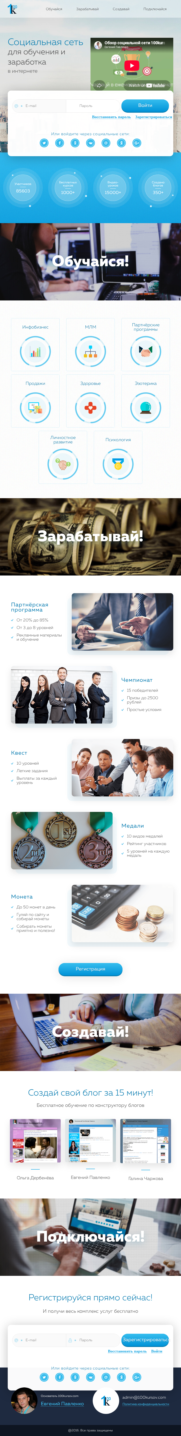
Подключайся (155, 9)
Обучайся (54, 9)
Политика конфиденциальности (146, 1404)
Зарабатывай (87, 9)
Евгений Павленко (62, 1404)
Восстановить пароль (111, 117)
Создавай (121, 9)
